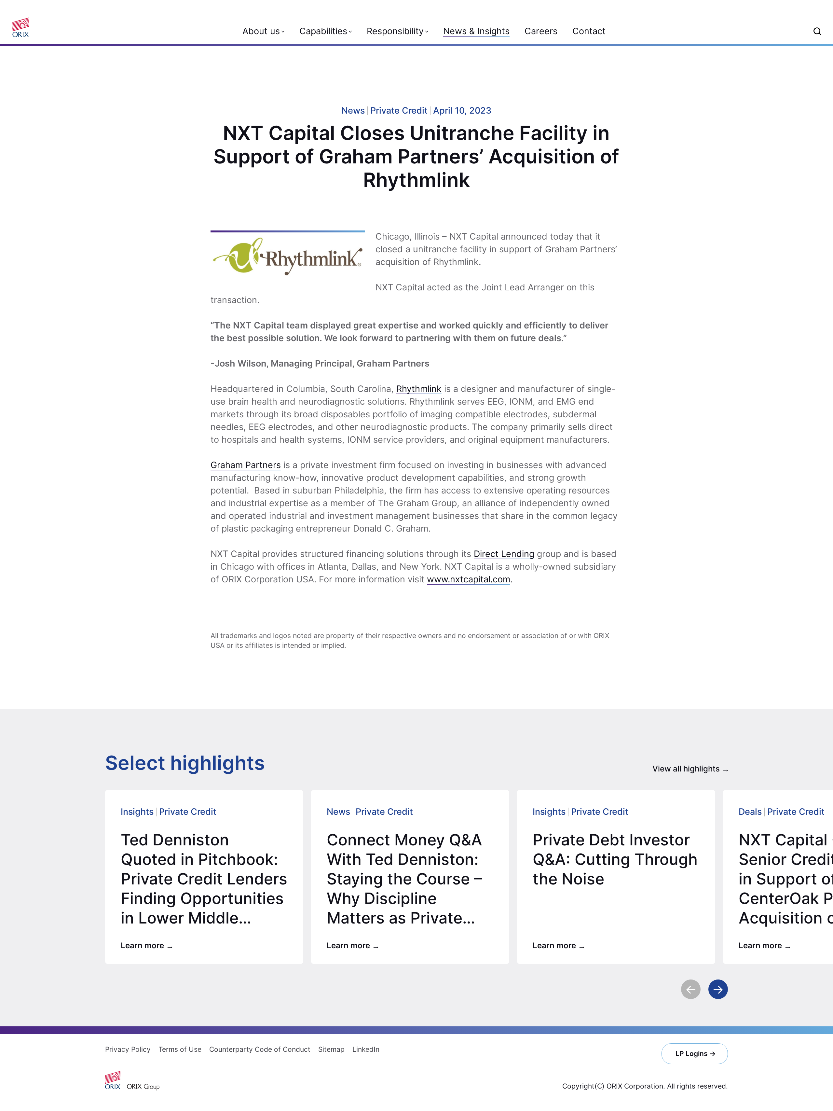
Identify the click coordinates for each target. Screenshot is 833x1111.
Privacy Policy (128, 1049)
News (338, 811)
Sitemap (331, 1049)
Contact (589, 31)
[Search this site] (817, 31)
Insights (137, 811)
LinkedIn (365, 1049)
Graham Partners (246, 465)
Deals (750, 811)
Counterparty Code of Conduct (259, 1049)
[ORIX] (112, 1080)
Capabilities (323, 31)
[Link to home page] (23, 27)
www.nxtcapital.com (468, 579)
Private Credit (187, 811)
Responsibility (395, 31)
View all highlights (686, 768)
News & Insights (476, 31)
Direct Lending (504, 554)
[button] (691, 989)
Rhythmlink (419, 388)
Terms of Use (179, 1049)
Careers (541, 31)
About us (261, 31)
